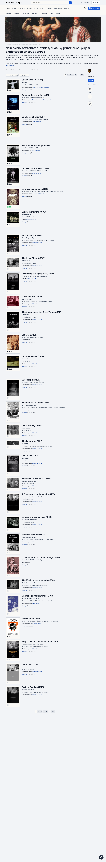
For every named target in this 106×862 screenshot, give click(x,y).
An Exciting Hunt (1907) (33, 235)
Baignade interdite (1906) (34, 212)
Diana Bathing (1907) (32, 425)
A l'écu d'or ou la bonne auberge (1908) (41, 557)
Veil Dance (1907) (30, 456)
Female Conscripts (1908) (34, 534)
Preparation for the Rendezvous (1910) (40, 641)
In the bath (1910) (30, 664)
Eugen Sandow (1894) (32, 80)
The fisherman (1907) (32, 441)
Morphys (15, 44)
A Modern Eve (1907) (32, 296)
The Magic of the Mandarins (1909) (38, 580)
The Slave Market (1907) (33, 258)
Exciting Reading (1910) (33, 687)
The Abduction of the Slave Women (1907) (42, 312)
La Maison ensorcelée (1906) (35, 189)
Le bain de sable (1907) (33, 356)
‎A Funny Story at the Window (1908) (39, 494)
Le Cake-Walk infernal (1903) (36, 168)
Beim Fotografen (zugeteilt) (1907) (38, 274)
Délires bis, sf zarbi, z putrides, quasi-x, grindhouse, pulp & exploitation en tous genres (32, 44)
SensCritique (9, 44)
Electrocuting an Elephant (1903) (37, 145)
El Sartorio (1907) (30, 335)
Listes (20, 44)
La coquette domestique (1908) (37, 517)
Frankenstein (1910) (31, 618)
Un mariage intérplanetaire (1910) (38, 596)
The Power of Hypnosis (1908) (36, 478)
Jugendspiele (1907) (31, 380)
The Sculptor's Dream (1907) (36, 402)
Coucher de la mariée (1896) (35, 95)
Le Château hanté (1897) (33, 117)
